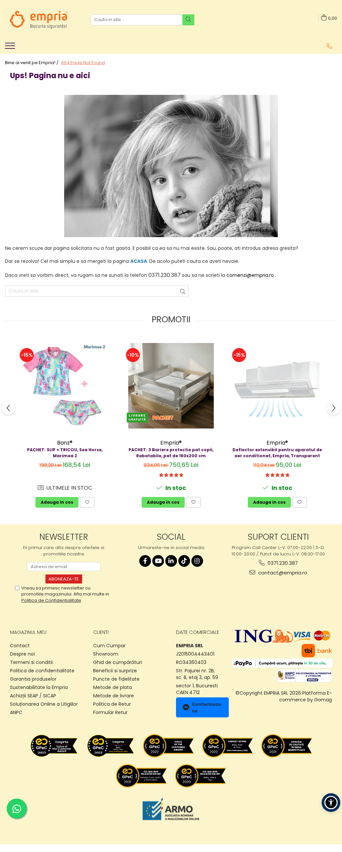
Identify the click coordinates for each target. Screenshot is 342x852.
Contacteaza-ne (207, 707)
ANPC (16, 712)
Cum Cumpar (109, 645)
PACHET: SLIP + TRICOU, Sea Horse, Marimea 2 (65, 453)
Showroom (105, 654)
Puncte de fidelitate (116, 679)
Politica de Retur (112, 704)
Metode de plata (112, 687)
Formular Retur (110, 712)
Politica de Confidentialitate (51, 600)
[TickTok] (184, 561)
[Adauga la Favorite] (87, 502)
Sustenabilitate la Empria (39, 687)
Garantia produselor (33, 679)
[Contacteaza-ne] (329, 46)
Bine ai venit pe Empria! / (32, 63)
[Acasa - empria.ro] (38, 19)
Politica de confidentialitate (42, 670)
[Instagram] (197, 561)
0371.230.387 (282, 562)
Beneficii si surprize (115, 670)
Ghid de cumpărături (117, 662)
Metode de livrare (113, 695)
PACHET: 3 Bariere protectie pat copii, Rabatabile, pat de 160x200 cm (171, 453)
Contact (20, 645)
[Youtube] (158, 561)
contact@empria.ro (282, 572)
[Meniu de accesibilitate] (331, 802)
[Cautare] (188, 19)
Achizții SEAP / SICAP (33, 695)
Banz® (64, 443)
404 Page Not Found (83, 63)
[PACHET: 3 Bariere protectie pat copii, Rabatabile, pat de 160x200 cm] (171, 386)
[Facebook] (145, 561)
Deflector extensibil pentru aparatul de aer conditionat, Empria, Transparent (277, 453)
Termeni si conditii (31, 662)
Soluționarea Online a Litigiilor (44, 704)
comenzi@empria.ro (250, 275)
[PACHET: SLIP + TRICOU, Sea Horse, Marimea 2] (65, 386)
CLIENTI (101, 632)
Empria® (171, 443)
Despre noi (22, 654)
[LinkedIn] (171, 561)
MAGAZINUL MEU (28, 632)
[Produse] (11, 48)
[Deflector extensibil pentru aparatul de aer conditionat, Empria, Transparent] (277, 386)
